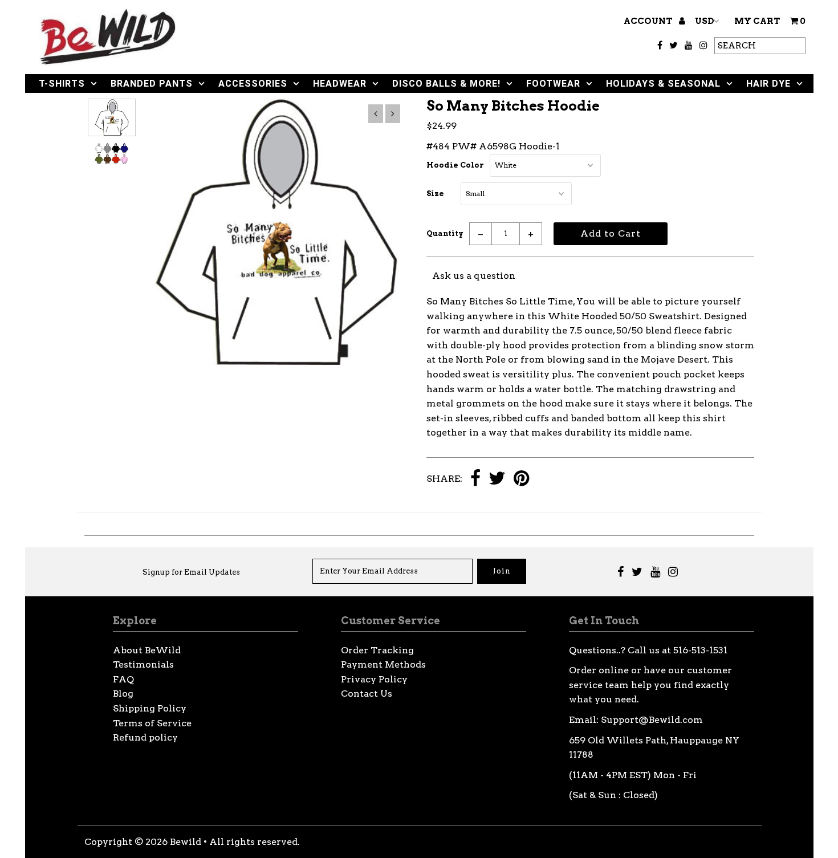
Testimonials (143, 664)
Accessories (252, 83)
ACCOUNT (649, 21)
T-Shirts (62, 83)
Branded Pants (152, 83)
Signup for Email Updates (191, 572)
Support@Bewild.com (652, 719)
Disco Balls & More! (446, 83)
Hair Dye (768, 83)
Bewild (185, 841)
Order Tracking (377, 650)
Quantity (444, 233)
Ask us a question (473, 275)
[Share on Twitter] (497, 479)
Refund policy (145, 737)
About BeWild (147, 650)
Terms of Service (152, 723)
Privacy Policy (374, 679)
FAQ (123, 679)
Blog (123, 693)
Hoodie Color (455, 165)
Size (435, 193)
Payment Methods (383, 664)
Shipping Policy (149, 708)
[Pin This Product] (521, 479)
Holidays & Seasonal (663, 83)
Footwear (553, 83)
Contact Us (366, 693)
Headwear (340, 83)
